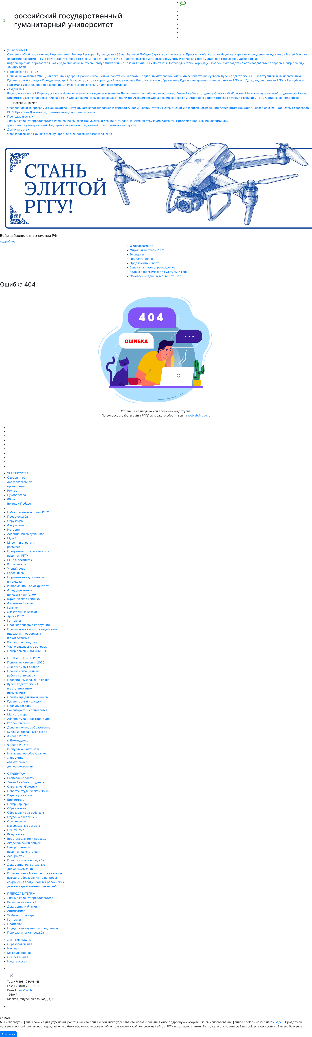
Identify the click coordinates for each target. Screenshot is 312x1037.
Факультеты (176, 54)
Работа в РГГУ (113, 58)
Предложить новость (145, 263)
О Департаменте (141, 246)
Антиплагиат (124, 121)
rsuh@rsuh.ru (26, 990)
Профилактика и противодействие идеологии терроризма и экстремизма (32, 633)
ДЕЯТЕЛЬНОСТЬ (19, 939)
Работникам (132, 58)
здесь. (279, 1022)
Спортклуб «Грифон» (229, 93)
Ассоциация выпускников (266, 54)
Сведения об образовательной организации (39, 54)
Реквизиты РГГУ (252, 97)
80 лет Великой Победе (134, 54)
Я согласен (8, 1034)
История (213, 54)
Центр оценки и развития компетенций (190, 108)
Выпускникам (77, 108)
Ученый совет (92, 58)
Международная (57, 134)
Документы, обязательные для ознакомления (94, 84)
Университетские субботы (201, 76)
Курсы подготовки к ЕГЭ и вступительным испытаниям (261, 76)
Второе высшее (124, 80)
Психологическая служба (256, 108)
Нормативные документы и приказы (168, 58)
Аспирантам (228, 108)
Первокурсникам (49, 93)
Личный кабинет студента (194, 93)
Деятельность (17, 129)
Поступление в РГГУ (22, 71)
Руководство (106, 54)
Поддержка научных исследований (73, 125)
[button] (23, 193)
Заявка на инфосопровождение (152, 267)
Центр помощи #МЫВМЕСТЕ (27, 651)
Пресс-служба (196, 54)
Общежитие (58, 108)
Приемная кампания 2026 (25, 76)
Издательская (102, 134)
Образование (78, 97)
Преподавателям (19, 116)
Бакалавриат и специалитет (27, 710)
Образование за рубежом (169, 97)
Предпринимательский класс (161, 76)
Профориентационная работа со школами (108, 76)
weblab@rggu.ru (199, 415)
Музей (290, 54)
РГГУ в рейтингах (49, 58)
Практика (22, 112)
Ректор (77, 54)
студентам (15, 89)
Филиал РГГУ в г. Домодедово (242, 80)
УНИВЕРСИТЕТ (18, 473)
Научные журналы (234, 54)
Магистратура (17, 714)
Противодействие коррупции (189, 63)
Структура (159, 54)
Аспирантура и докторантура (90, 80)
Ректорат (89, 54)
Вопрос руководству (226, 63)
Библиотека (15, 97)
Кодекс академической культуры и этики (159, 272)
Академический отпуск (144, 108)
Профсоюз (183, 121)
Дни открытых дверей (61, 76)
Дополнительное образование (157, 80)
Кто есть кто (71, 58)
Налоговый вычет (24, 103)
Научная (39, 134)
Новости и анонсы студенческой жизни (91, 93)
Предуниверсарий (55, 80)
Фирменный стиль (80, 63)
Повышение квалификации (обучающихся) (119, 97)
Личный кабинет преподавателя (30, 121)
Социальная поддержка (282, 97)
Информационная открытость (216, 58)
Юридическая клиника (23, 599)
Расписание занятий (21, 93)
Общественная (80, 134)
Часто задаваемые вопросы (262, 63)
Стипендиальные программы (28, 108)
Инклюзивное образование (42, 84)
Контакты (160, 63)
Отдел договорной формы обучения (214, 97)
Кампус (99, 63)
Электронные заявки (120, 63)
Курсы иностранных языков (200, 80)
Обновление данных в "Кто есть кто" (156, 276)
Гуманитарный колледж (24, 80)
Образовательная (19, 134)
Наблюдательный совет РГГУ (28, 512)
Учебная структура (147, 121)
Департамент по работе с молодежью (148, 93)
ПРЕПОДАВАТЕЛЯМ (21, 893)
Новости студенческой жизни (28, 791)
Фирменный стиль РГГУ (147, 250)
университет (16, 50)
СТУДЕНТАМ (16, 773)
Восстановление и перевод (107, 108)
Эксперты (137, 254)
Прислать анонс (141, 259)
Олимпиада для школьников (27, 697)
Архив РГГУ (144, 63)
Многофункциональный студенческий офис (276, 93)
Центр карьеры (36, 97)
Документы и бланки (99, 121)
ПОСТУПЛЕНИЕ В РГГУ (23, 658)
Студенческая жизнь (22, 817)
